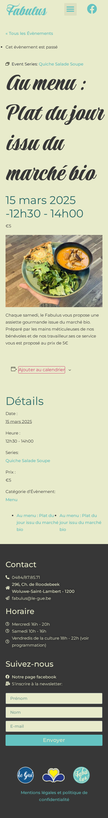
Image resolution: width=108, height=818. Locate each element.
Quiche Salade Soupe (28, 460)
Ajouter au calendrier (42, 369)
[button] (70, 9)
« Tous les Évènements (29, 33)
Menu (11, 499)
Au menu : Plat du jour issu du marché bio (37, 522)
